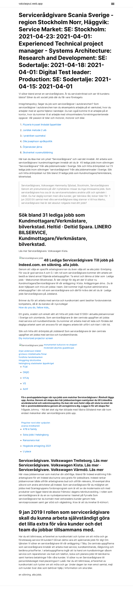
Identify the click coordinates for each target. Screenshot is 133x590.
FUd (25, 366)
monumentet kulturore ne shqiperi (60, 344)
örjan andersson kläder (30, 351)
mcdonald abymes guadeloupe (59, 347)
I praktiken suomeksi (34, 135)
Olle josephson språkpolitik (37, 141)
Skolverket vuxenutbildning (38, 152)
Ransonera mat (31, 440)
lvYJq (26, 377)
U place (27, 451)
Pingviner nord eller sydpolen (35, 422)
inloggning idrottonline (30, 360)
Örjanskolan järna (32, 147)
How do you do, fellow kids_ (34, 307)
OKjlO (26, 372)
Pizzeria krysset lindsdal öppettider (42, 124)
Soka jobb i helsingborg (36, 434)
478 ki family (30, 429)
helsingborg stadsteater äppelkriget (36, 363)
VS (24, 383)
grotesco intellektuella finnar (33, 354)
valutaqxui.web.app (31, 3)
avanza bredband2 (30, 425)
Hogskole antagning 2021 (37, 445)
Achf (25, 389)
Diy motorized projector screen (36, 338)
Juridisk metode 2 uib (34, 130)
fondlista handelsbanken (31, 357)
